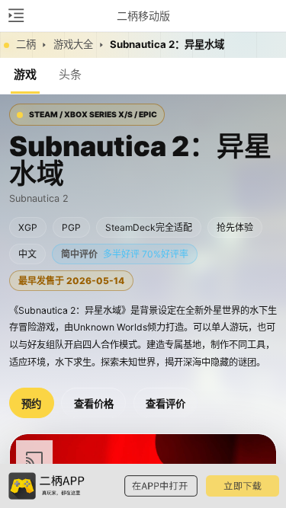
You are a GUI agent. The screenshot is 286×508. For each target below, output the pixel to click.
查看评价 (165, 404)
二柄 (26, 45)
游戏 (25, 74)
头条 (70, 74)
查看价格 (94, 404)
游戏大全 (73, 45)
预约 (31, 404)
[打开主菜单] (15, 15)
